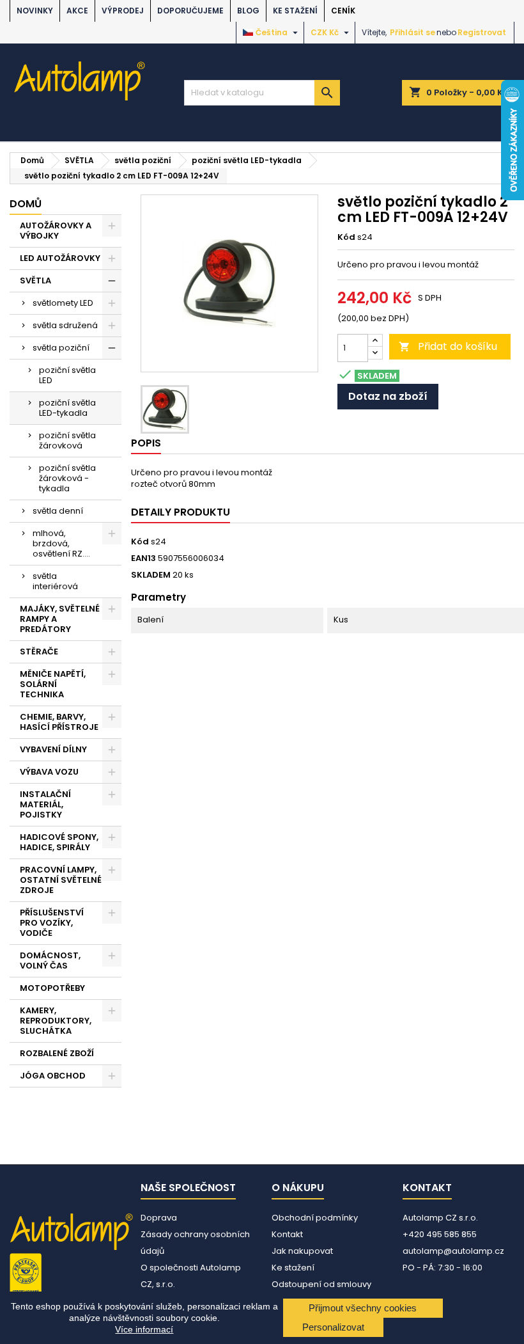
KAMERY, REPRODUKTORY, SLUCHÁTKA (55, 1020)
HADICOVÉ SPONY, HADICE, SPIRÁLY (59, 842)
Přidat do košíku (448, 346)
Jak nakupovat (302, 1251)
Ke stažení (295, 10)
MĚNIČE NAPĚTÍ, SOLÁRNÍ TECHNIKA (53, 684)
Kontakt (287, 1234)
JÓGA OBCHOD (53, 1076)
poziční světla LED (67, 375)
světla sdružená (65, 325)
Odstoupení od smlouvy (321, 1284)
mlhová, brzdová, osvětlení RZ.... (61, 543)
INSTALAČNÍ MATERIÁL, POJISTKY (45, 804)
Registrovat (482, 32)
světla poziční (61, 348)
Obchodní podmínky (315, 1218)
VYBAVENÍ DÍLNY (53, 749)
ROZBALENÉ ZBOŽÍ (57, 1053)
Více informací (144, 1329)
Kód (346, 237)
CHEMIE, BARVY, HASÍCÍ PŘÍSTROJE (59, 722)
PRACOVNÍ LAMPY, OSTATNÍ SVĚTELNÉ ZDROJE (61, 880)
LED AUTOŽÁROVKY (60, 258)
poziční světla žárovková (67, 440)
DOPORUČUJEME (190, 10)
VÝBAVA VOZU (49, 772)
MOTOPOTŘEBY (52, 988)
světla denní (58, 511)
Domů (26, 203)
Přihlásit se (412, 32)
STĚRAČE (39, 651)
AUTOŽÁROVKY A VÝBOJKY (55, 230)
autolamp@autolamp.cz (453, 1251)
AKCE (77, 10)
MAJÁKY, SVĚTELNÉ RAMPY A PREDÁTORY (60, 619)
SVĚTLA (35, 280)
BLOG (248, 10)
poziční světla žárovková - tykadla (67, 478)
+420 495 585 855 (440, 1234)
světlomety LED (63, 303)
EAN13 (143, 558)
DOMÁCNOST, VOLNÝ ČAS (50, 960)
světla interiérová (55, 581)
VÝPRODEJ (123, 10)
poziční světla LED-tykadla (67, 408)
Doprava (159, 1218)
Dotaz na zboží (388, 396)
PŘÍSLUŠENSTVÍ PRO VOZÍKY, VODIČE (52, 922)
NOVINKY (35, 10)
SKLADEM (151, 575)
